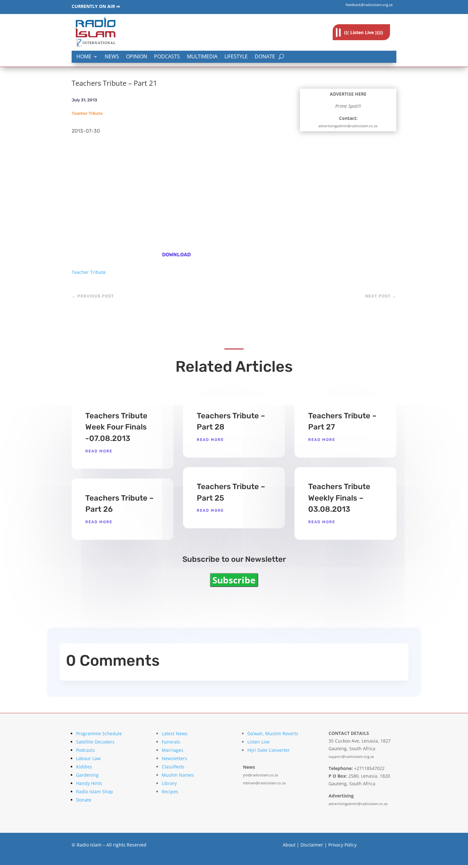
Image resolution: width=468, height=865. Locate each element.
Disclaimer (312, 845)
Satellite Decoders (95, 742)
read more (98, 451)
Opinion (136, 57)
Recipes (170, 791)
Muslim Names (178, 775)
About (289, 845)
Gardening (87, 775)
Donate (265, 57)
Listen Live (258, 742)
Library (169, 783)
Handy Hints (89, 783)
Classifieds (173, 767)
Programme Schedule (99, 733)
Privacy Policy (342, 845)
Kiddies (84, 767)
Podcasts (167, 57)
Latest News (175, 733)
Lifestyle (236, 57)
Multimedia (202, 57)
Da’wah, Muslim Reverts (272, 733)
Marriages (172, 750)
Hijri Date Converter (268, 750)
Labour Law (88, 758)
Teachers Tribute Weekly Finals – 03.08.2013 (339, 498)
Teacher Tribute (87, 113)
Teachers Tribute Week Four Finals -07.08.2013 (116, 427)
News (112, 57)
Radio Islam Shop (94, 791)
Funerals (171, 742)
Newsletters (174, 758)
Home (83, 57)
